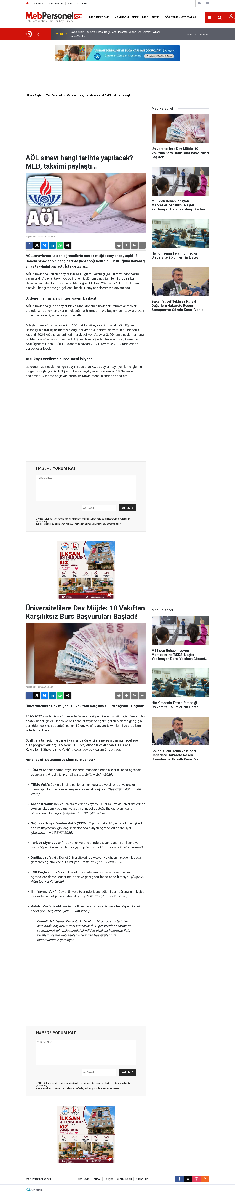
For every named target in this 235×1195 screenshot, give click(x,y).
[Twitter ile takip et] (188, 1179)
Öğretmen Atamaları (181, 17)
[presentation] (38, 34)
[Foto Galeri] (207, 3)
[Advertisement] (86, 128)
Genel (156, 17)
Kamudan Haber (127, 17)
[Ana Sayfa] (27, 3)
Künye (97, 1179)
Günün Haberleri (56, 3)
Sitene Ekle (82, 3)
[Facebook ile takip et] (179, 1179)
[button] (126, 245)
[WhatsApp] (60, 245)
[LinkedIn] (52, 245)
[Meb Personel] (54, 17)
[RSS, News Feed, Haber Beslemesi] (205, 1179)
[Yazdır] (118, 245)
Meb (145, 17)
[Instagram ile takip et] (196, 1179)
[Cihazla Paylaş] (67, 245)
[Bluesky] (44, 245)
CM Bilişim (37, 1189)
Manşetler (39, 3)
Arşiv (70, 3)
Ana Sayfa (35, 95)
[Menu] (209, 17)
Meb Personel (100, 17)
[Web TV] (199, 3)
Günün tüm (197, 34)
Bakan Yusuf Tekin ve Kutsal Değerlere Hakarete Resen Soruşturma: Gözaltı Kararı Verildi (115, 34)
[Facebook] (29, 245)
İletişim (109, 1179)
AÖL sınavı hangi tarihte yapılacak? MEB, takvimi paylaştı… (99, 95)
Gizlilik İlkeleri (124, 1179)
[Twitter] (36, 245)
